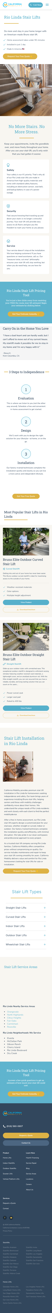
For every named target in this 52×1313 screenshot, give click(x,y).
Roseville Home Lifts (11, 1296)
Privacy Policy (7, 1231)
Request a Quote (26, 1135)
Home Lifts (7, 1158)
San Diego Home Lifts (11, 1293)
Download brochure (27, 609)
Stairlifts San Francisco (34, 1260)
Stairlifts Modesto (9, 1257)
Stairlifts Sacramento (34, 1257)
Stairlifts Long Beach (34, 1250)
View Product (26, 602)
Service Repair (31, 1163)
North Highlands (15, 1014)
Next (45, 541)
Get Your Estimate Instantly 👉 (26, 314)
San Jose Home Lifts (11, 1300)
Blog (28, 1168)
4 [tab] (26, 551)
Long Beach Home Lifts (12, 1290)
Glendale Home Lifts (11, 1287)
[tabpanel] (26, 541)
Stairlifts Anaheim (9, 1247)
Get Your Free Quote (26, 496)
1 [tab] (21, 551)
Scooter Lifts (8, 1174)
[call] (35, 5)
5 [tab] (28, 551)
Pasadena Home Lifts (34, 1290)
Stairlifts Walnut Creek (11, 1273)
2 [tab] (23, 551)
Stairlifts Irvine (31, 1247)
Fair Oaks (11, 1020)
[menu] (47, 5)
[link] (5, 1218)
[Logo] (26, 5)
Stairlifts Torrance (9, 1270)
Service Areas (31, 1174)
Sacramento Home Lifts (35, 1293)
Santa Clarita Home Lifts (12, 1303)
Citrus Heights (14, 1017)
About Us (29, 1190)
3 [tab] (25, 551)
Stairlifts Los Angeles (34, 1254)
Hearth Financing (32, 1158)
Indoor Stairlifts (9, 1163)
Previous (7, 541)
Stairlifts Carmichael (10, 1254)
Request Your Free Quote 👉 (20, 56)
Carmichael (12, 1023)
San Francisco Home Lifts (35, 1296)
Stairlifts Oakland (9, 1260)
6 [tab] (30, 551)
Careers (29, 1184)
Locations (29, 1179)
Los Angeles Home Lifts (35, 1287)
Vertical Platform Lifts (11, 1179)
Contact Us (26, 1143)
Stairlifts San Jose (33, 1264)
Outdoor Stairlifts (9, 1168)
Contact (6, 1208)
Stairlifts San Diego (10, 1267)
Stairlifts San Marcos (11, 1264)
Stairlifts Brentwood (10, 1250)
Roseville (11, 1026)
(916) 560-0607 (15, 1126)
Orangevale (13, 1011)
